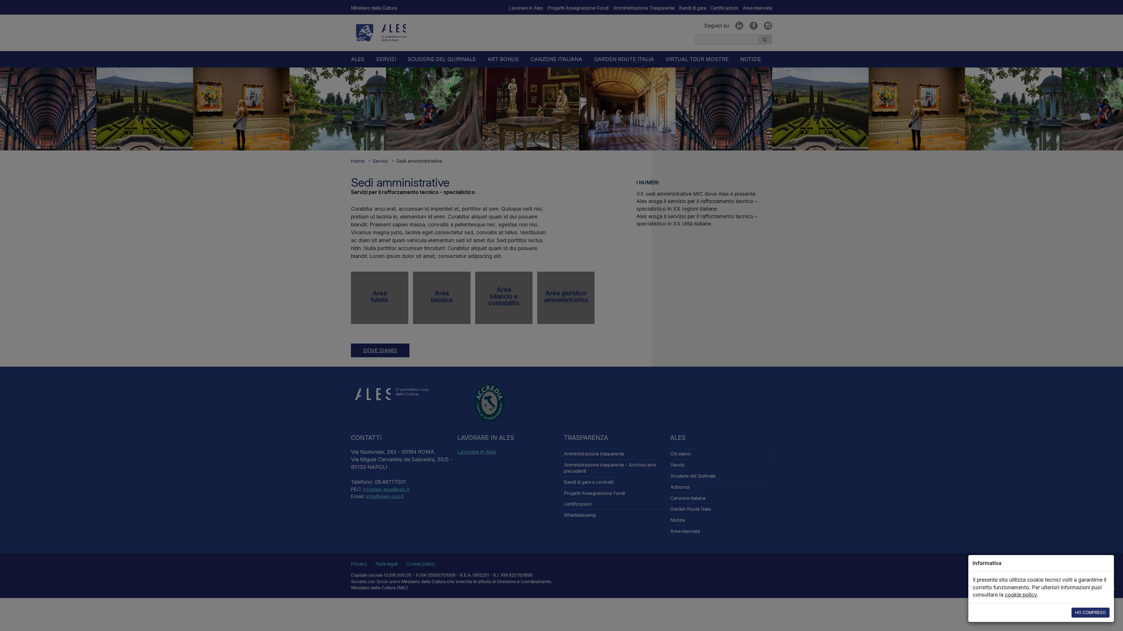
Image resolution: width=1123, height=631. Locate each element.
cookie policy (1021, 595)
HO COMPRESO (1090, 612)
